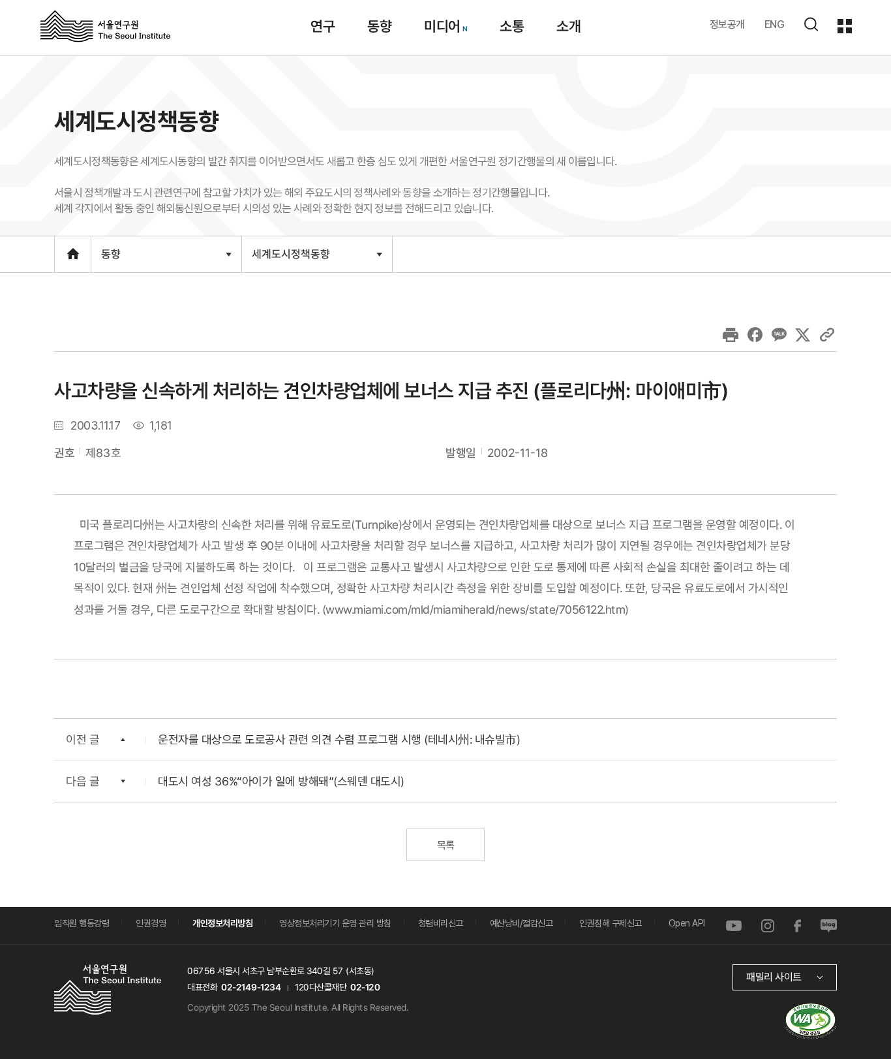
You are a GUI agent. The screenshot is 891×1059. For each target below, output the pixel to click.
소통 (512, 26)
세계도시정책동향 (290, 259)
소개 (568, 26)
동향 (379, 26)
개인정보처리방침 (222, 923)
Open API (687, 923)
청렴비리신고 (440, 923)
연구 (322, 26)
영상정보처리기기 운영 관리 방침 (335, 923)
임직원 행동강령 (81, 923)
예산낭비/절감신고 (521, 923)
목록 (445, 845)
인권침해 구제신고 (610, 923)
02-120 (365, 987)
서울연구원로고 (105, 25)
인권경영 (151, 923)
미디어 (442, 26)
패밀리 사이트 (774, 977)
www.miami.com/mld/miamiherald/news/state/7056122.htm (475, 609)
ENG (774, 24)
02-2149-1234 (251, 987)
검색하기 (811, 24)
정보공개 (727, 24)
